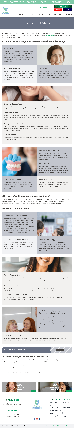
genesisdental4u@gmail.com (13, 403)
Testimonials (49, 426)
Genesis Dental (50, 35)
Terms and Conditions (66, 426)
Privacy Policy (56, 426)
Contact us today (6, 372)
